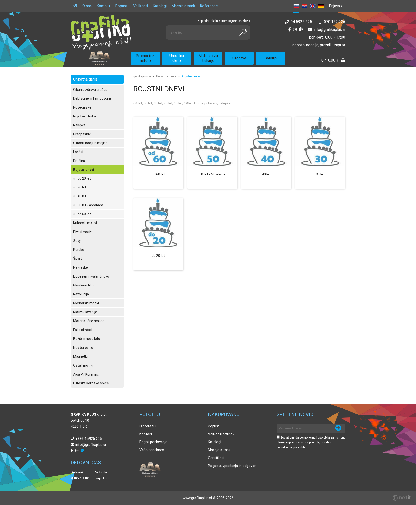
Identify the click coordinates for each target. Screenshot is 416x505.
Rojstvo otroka (84, 116)
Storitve (239, 58)
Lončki (78, 152)
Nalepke (79, 125)
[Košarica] (333, 60)
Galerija (271, 58)
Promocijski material (145, 58)
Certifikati (216, 458)
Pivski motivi (82, 232)
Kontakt (103, 6)
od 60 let (84, 214)
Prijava (336, 6)
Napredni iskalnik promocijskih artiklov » (224, 21)
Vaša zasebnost (152, 450)
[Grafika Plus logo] (101, 32)
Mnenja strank (183, 6)
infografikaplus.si (329, 29)
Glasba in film (83, 285)
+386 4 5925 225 (88, 438)
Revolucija (81, 294)
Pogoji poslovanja (153, 442)
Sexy (77, 241)
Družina (79, 161)
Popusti (121, 6)
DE (321, 6)
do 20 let (84, 178)
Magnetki (80, 356)
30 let (82, 187)
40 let (82, 196)
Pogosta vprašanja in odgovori (232, 466)
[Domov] (75, 6)
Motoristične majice (88, 321)
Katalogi (160, 6)
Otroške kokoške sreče (91, 383)
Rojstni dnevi (83, 170)
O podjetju (147, 426)
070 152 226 (334, 21)
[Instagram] (295, 29)
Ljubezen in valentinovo (91, 276)
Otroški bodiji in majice (90, 143)
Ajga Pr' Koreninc (86, 374)
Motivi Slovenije (85, 312)
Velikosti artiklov (221, 434)
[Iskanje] (243, 32)
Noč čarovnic (83, 348)
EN (313, 6)
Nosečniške (82, 107)
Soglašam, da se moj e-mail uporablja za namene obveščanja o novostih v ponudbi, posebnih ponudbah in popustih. (311, 442)
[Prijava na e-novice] (338, 428)
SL (296, 6)
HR (304, 6)
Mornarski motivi (86, 303)
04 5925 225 (301, 21)
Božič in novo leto (86, 339)
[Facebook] (289, 29)
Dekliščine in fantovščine (92, 98)
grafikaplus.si (142, 76)
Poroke (78, 250)
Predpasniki (82, 134)
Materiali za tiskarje (208, 58)
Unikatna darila (176, 58)
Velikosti (140, 6)
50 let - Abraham (90, 205)
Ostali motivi (83, 365)
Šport (77, 258)
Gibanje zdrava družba (90, 89)
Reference (209, 6)
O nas (87, 6)
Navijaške (80, 267)
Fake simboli (82, 330)
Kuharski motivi (85, 223)
